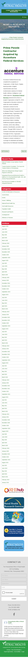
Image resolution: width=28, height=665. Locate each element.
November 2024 (6, 286)
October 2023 (5, 323)
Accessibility (17, 651)
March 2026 (5, 240)
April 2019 (4, 474)
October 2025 (5, 254)
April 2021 (4, 408)
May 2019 (4, 471)
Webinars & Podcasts (7, 217)
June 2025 (4, 266)
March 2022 (5, 377)
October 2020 (5, 425)
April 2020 (4, 442)
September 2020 (6, 428)
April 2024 (4, 306)
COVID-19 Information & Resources (14, 11)
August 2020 (5, 431)
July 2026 (4, 229)
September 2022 (6, 360)
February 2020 (5, 448)
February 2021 (5, 414)
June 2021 (4, 402)
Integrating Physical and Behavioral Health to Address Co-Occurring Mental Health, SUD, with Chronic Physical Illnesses (14, 177)
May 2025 (4, 269)
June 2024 (4, 300)
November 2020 (6, 422)
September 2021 (6, 394)
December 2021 (6, 385)
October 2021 (5, 391)
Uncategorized (5, 214)
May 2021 (4, 405)
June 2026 (4, 232)
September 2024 (6, 291)
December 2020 (6, 420)
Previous (5, 151)
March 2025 (5, 274)
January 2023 (5, 348)
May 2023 (4, 337)
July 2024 (4, 297)
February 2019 (5, 479)
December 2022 (6, 351)
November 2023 (6, 320)
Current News (5, 194)
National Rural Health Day (8, 203)
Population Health (6, 209)
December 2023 (6, 317)
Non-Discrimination (16, 649)
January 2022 (5, 382)
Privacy (8, 649)
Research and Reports (7, 211)
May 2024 (4, 303)
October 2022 (5, 357)
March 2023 (5, 343)
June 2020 (4, 437)
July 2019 (4, 465)
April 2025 (4, 271)
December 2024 (6, 283)
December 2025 (6, 249)
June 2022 (4, 368)
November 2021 (6, 388)
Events (3, 197)
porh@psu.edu (16, 609)
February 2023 (5, 345)
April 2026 (4, 237)
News (7, 37)
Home (2, 37)
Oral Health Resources (7, 206)
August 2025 (5, 260)
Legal (23, 651)
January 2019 (5, 482)
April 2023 (4, 340)
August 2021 (5, 397)
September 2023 (6, 326)
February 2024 (5, 311)
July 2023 (4, 331)
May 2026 (4, 234)
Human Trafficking (6, 200)
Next (23, 151)
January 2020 (5, 451)
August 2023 (5, 328)
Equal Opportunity (8, 651)
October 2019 (5, 457)
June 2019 (4, 468)
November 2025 (6, 252)
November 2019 (6, 454)
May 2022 (4, 371)
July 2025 (4, 263)
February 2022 (5, 380)
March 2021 (5, 411)
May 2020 (4, 439)
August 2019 (5, 462)
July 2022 (4, 365)
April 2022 (4, 374)
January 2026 (5, 246)
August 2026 (5, 226)
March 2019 (5, 476)
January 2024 (5, 314)
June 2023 (4, 334)
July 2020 (4, 434)
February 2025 (5, 277)
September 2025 (6, 257)
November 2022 (6, 354)
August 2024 (5, 294)
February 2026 (5, 243)
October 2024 (5, 288)
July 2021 (4, 400)
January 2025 (5, 280)
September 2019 (6, 459)
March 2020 (5, 445)
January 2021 (5, 417)
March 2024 (5, 308)
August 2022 (5, 363)
